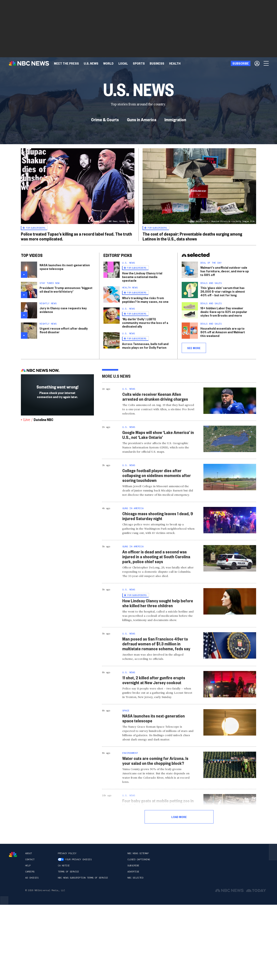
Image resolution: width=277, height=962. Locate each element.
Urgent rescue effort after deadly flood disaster (64, 330)
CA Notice (64, 865)
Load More (179, 817)
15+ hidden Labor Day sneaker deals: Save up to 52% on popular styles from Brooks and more (223, 311)
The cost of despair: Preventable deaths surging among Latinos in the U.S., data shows (192, 236)
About (28, 853)
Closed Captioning (138, 859)
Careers (29, 871)
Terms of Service (68, 871)
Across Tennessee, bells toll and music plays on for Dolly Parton (145, 346)
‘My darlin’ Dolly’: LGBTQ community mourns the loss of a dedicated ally (145, 322)
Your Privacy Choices (78, 859)
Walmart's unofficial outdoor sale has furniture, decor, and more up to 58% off (224, 271)
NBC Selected (135, 877)
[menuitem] (66, 63)
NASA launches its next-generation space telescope (65, 267)
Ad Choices (31, 877)
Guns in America (141, 119)
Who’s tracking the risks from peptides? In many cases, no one (145, 300)
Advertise (133, 871)
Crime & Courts (105, 119)
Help (27, 865)
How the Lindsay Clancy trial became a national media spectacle (142, 276)
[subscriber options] (257, 63)
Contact (29, 859)
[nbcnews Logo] (13, 854)
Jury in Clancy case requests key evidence (63, 310)
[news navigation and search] (266, 63)
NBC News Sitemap (137, 853)
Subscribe (133, 865)
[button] (123, 63)
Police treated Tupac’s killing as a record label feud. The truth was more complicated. (76, 236)
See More (194, 348)
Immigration (175, 119)
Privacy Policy (67, 853)
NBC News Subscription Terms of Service (83, 877)
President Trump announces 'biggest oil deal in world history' (66, 289)
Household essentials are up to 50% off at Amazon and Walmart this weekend (222, 332)
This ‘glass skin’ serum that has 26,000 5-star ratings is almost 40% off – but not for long (222, 291)
